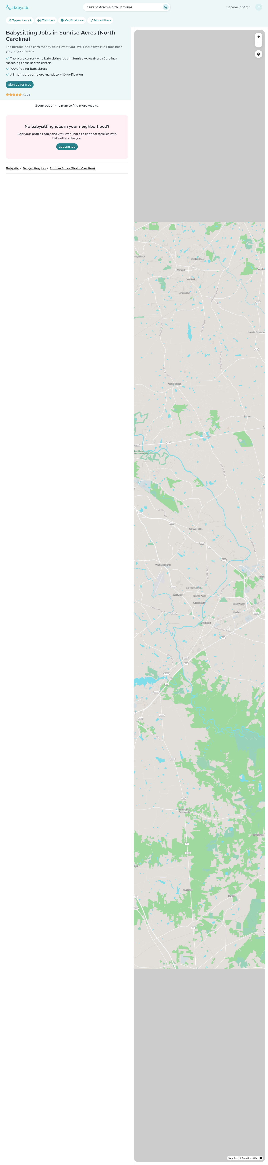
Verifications (74, 20)
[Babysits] (17, 7)
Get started (67, 146)
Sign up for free (19, 84)
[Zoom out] (258, 43)
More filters (102, 20)
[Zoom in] (258, 36)
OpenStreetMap (250, 1158)
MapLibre (233, 1158)
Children (48, 20)
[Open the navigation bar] (258, 7)
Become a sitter (238, 7)
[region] (199, 596)
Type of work (22, 20)
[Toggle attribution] (261, 1158)
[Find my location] (258, 54)
